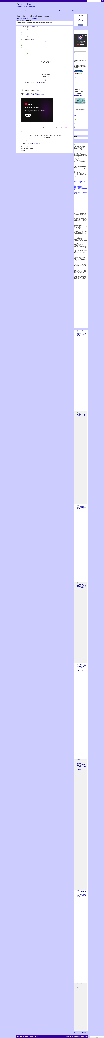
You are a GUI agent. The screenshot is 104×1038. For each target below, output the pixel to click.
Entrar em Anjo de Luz (22, 24)
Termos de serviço (84, 1036)
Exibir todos (84, 1032)
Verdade (34, 26)
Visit (76, 115)
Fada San (27, 1036)
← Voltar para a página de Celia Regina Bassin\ (27, 18)
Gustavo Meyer (35, 143)
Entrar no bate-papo (94, 1037)
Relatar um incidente (74, 1036)
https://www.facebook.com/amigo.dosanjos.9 (31, 91)
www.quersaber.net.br (45, 146)
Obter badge (84, 139)
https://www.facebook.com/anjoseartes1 (35, 94)
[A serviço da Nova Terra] (80, 82)
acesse (81, 20)
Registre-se (78, 1)
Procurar (102, 1)
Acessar (84, 1)
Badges (67, 1036)
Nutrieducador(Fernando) (37, 82)
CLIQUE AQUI (78, 95)
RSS (75, 1032)
